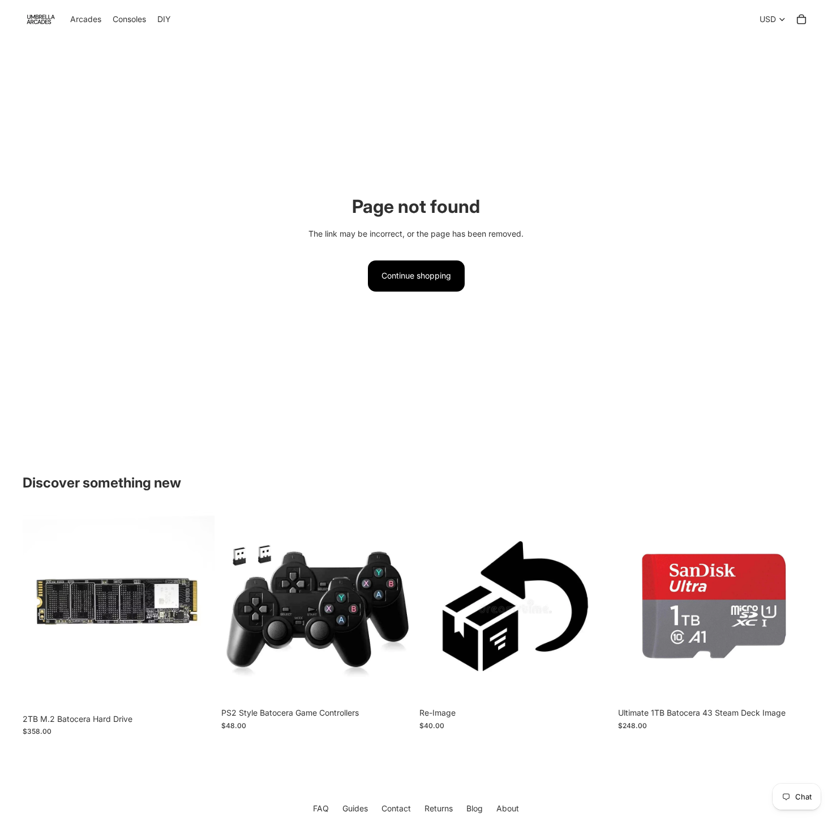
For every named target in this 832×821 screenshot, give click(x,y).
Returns (438, 809)
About (507, 809)
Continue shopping (416, 275)
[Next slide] (396, 606)
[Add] (197, 691)
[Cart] (801, 19)
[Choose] (594, 685)
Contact (396, 809)
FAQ (321, 809)
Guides (355, 809)
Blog (474, 809)
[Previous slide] (238, 606)
